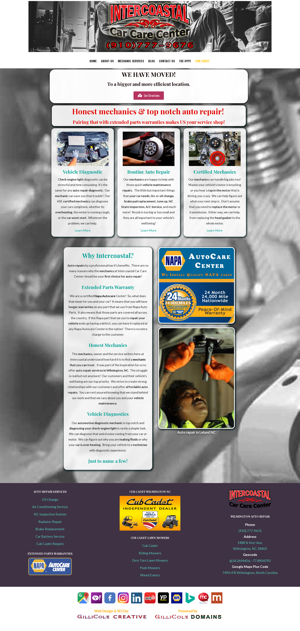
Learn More (83, 230)
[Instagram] (123, 604)
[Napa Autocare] (176, 604)
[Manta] (216, 604)
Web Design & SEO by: (111, 611)
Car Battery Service (50, 536)
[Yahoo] (96, 604)
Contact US (167, 61)
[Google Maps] (83, 604)
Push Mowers (150, 568)
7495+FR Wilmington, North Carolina (250, 573)
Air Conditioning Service (50, 507)
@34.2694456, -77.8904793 (250, 561)
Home (93, 61)
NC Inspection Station (50, 514)
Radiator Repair (50, 522)
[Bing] (190, 604)
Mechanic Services (131, 61)
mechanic (139, 359)
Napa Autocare (104, 296)
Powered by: (188, 611)
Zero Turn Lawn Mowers (150, 560)
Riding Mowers (150, 553)
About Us (107, 61)
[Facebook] (109, 604)
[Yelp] (150, 604)
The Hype (185, 61)
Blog (151, 61)
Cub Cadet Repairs (50, 544)
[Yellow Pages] (163, 604)
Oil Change (50, 499)
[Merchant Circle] (203, 604)
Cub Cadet (202, 61)
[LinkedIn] (136, 604)
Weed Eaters (150, 575)
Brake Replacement (50, 529)
